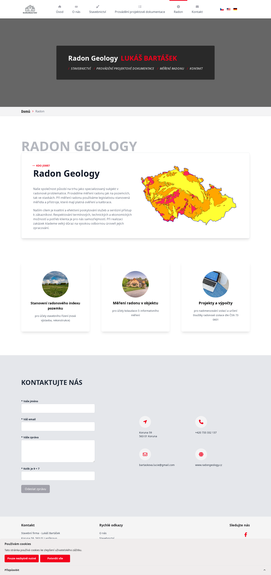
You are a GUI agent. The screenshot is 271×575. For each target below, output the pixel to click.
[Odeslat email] (145, 454)
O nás (103, 533)
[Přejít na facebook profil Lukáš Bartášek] (246, 535)
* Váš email (28, 419)
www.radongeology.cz (208, 465)
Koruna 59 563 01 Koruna (148, 434)
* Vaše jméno (29, 401)
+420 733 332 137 (206, 432)
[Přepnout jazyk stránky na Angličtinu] (228, 9)
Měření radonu (172, 69)
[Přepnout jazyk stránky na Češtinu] (222, 9)
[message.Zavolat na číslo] (201, 422)
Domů (25, 111)
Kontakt (196, 69)
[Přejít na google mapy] (145, 422)
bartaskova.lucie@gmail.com (157, 465)
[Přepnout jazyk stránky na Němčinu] (235, 9)
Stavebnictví (81, 69)
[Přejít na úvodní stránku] (30, 9)
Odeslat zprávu (35, 489)
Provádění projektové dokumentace (125, 69)
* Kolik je (30, 468)
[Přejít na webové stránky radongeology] (201, 454)
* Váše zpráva (30, 437)
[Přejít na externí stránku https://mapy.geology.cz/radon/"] (188, 195)
